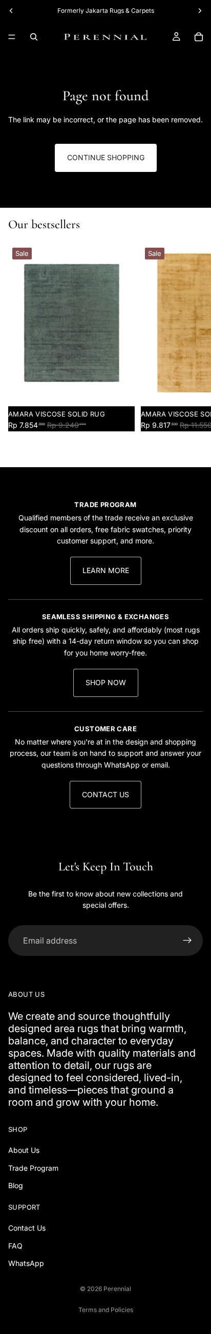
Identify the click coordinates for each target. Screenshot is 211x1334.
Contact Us (105, 794)
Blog (15, 1186)
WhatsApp (26, 1263)
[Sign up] (187, 940)
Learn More (105, 570)
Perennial (117, 1289)
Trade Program (33, 1168)
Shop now (106, 682)
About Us (23, 1150)
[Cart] (198, 37)
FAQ (15, 1245)
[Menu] (12, 37)
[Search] (34, 37)
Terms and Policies (105, 1310)
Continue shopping (105, 157)
